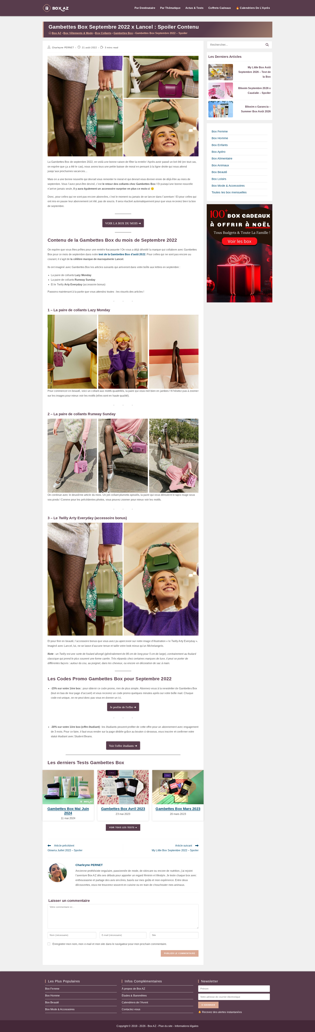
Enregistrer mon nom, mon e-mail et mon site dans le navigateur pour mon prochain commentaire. (109, 944)
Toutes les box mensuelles (229, 192)
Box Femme (220, 131)
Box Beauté (219, 172)
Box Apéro (218, 151)
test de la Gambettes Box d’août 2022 (122, 254)
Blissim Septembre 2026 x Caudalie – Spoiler (254, 90)
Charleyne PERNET (63, 47)
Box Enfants (220, 145)
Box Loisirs (219, 179)
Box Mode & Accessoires (228, 185)
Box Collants (103, 33)
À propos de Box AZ (133, 988)
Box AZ (56, 33)
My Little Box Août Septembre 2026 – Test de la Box (254, 72)
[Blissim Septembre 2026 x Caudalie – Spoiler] (220, 91)
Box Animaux (220, 165)
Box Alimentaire (222, 158)
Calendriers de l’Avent (135, 1002)
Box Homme (220, 138)
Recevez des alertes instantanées (222, 1012)
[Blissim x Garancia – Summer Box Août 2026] (220, 109)
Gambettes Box (123, 33)
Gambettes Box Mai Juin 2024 (68, 811)
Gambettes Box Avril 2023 (123, 809)
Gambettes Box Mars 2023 (178, 809)
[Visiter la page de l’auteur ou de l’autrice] (57, 872)
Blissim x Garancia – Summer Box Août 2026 (256, 109)
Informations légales (187, 1026)
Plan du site (165, 1026)
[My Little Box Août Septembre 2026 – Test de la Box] (220, 72)
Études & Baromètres (134, 995)
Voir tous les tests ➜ (123, 827)
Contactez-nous (131, 1009)
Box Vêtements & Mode (78, 33)
